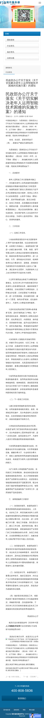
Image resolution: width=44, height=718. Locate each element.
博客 (24, 710)
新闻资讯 (9, 67)
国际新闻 (10, 39)
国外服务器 (10, 668)
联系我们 (22, 698)
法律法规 (10, 58)
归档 (7, 33)
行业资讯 (10, 45)
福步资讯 (10, 52)
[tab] (22, 34)
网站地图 (32, 710)
